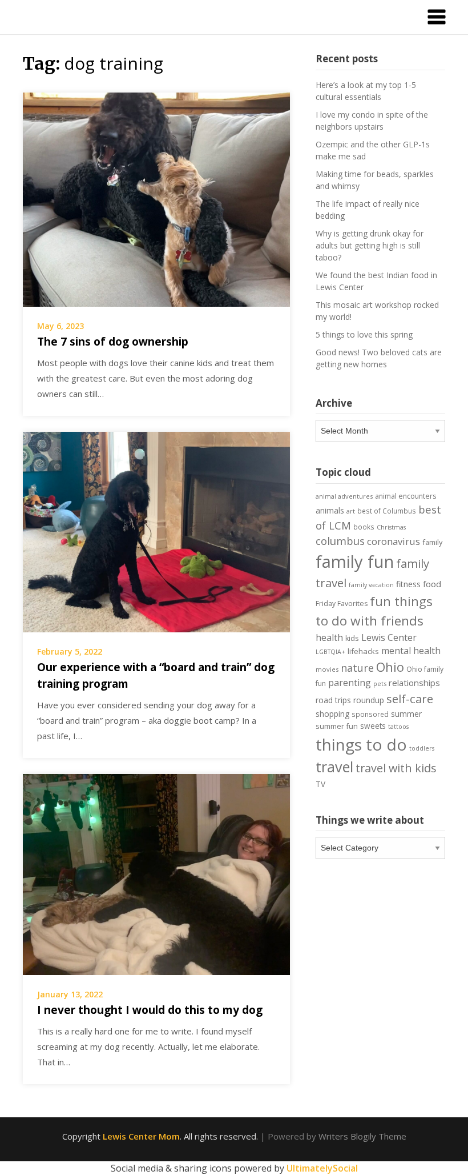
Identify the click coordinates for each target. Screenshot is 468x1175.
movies (327, 669)
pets (379, 683)
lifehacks (363, 651)
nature (357, 668)
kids (352, 638)
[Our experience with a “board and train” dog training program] (156, 531)
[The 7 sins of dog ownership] (156, 198)
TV (320, 784)
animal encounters (405, 496)
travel (334, 766)
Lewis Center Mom (141, 1136)
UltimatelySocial (322, 1168)
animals (330, 510)
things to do (361, 744)
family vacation (371, 585)
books (363, 526)
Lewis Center (389, 637)
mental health (411, 650)
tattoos (398, 727)
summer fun (337, 726)
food (432, 583)
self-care (409, 699)
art (350, 511)
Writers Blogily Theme (362, 1136)
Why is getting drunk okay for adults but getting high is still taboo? (369, 245)
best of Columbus (386, 510)
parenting (349, 682)
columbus (340, 541)
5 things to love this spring (364, 334)
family (432, 542)
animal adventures (344, 496)
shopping (332, 713)
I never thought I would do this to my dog (150, 1009)
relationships (414, 682)
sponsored (370, 714)
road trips (333, 700)
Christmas (391, 527)
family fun (355, 561)
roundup (368, 700)
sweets (373, 726)
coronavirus (393, 541)
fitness (408, 584)
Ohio (390, 666)
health (329, 637)
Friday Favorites (342, 603)
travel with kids (396, 768)
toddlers (421, 748)
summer (406, 714)
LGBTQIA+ (330, 652)
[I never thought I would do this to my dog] (156, 873)
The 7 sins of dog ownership (112, 341)
